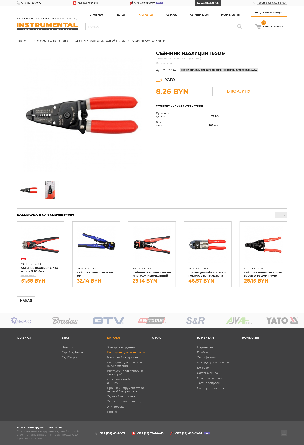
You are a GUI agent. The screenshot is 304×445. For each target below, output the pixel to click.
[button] (284, 215)
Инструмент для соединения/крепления (125, 364)
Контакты (230, 15)
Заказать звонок (208, 3)
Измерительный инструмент (118, 381)
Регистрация (274, 12)
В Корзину (238, 91)
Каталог (146, 15)
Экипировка (115, 406)
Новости (68, 347)
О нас (171, 15)
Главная (96, 15)
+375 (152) (31, 2)
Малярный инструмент (123, 357)
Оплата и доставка (210, 378)
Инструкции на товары (213, 362)
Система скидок (208, 372)
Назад (26, 300)
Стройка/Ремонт (73, 352)
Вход (258, 12)
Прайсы (202, 352)
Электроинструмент (121, 347)
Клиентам (205, 337)
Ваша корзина (273, 25)
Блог (66, 337)
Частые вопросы (208, 383)
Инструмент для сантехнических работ (125, 372)
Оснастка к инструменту (124, 401)
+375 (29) (88, 2)
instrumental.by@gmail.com (272, 2)
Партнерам (205, 347)
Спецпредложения (210, 388)
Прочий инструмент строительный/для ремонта (126, 389)
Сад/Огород (70, 357)
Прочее (112, 411)
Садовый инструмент (121, 396)
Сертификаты (206, 357)
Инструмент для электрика (126, 352)
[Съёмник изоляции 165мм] (82, 115)
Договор (203, 367)
